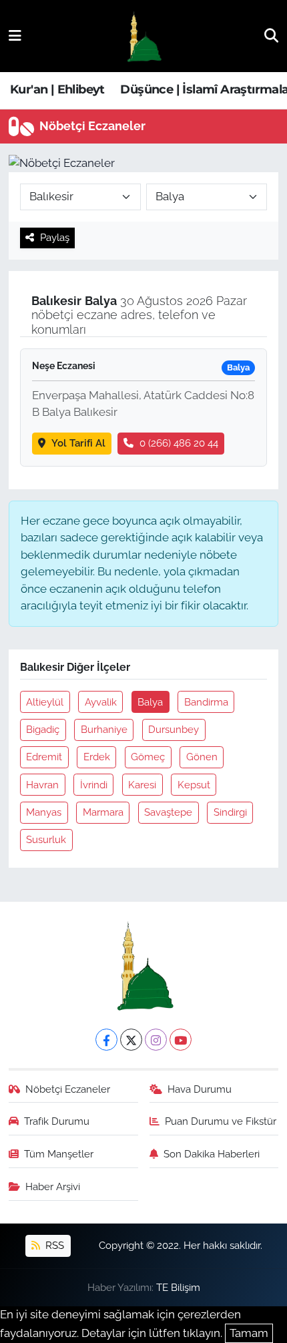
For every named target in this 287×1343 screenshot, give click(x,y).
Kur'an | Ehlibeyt (57, 89)
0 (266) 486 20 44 (178, 443)
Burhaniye (104, 729)
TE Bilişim (178, 1287)
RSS (53, 1245)
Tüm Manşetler (58, 1153)
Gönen (202, 756)
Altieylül (44, 702)
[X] (131, 1040)
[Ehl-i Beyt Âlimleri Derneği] (143, 36)
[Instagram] (156, 1040)
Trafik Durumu (56, 1121)
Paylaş (54, 237)
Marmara (103, 812)
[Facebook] (106, 1040)
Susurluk (46, 839)
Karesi (142, 784)
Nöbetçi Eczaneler (67, 1089)
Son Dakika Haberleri (212, 1153)
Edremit (44, 756)
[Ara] (271, 35)
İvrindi (93, 784)
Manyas (43, 812)
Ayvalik (101, 702)
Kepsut (194, 784)
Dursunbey (173, 729)
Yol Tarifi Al (78, 443)
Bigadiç (42, 729)
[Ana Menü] (15, 35)
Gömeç (148, 756)
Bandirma (206, 702)
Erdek (96, 756)
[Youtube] (181, 1040)
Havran (42, 784)
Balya (150, 702)
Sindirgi (230, 812)
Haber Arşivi (52, 1186)
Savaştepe (168, 812)
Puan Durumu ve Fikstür (220, 1121)
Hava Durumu (200, 1089)
